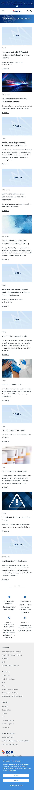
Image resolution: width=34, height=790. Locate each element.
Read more (5, 69)
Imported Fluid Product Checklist (14, 336)
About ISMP (25, 622)
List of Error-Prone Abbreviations (14, 471)
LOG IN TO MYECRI (25, 601)
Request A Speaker (8, 724)
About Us (5, 706)
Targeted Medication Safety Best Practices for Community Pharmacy (15, 242)
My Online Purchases (8, 679)
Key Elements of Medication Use (14, 561)
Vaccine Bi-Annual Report (12, 384)
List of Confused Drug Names (13, 430)
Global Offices (6, 710)
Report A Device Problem (10, 693)
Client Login (5, 676)
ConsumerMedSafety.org (10, 744)
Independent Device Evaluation (12, 652)
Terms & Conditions (8, 720)
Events (4, 686)
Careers (4, 713)
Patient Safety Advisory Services (12, 655)
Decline (16, 780)
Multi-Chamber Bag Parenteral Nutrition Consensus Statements (14, 144)
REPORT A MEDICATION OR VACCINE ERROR (9, 624)
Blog (3, 683)
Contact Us (5, 727)
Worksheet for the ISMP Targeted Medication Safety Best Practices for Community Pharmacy (16, 292)
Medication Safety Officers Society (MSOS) (15, 741)
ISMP (3, 662)
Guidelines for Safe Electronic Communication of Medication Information (13, 196)
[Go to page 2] (23, 586)
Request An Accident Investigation (12, 696)
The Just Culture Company (10, 665)
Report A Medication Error (10, 689)
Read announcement (18, 4)
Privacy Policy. (11, 770)
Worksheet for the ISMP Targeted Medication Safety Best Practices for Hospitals (16, 55)
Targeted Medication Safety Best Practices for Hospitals (14, 100)
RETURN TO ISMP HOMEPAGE (9, 602)
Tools (4, 48)
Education (5, 658)
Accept (16, 775)
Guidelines (5, 95)
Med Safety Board (7, 737)
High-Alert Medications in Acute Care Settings (16, 519)
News (3, 717)
